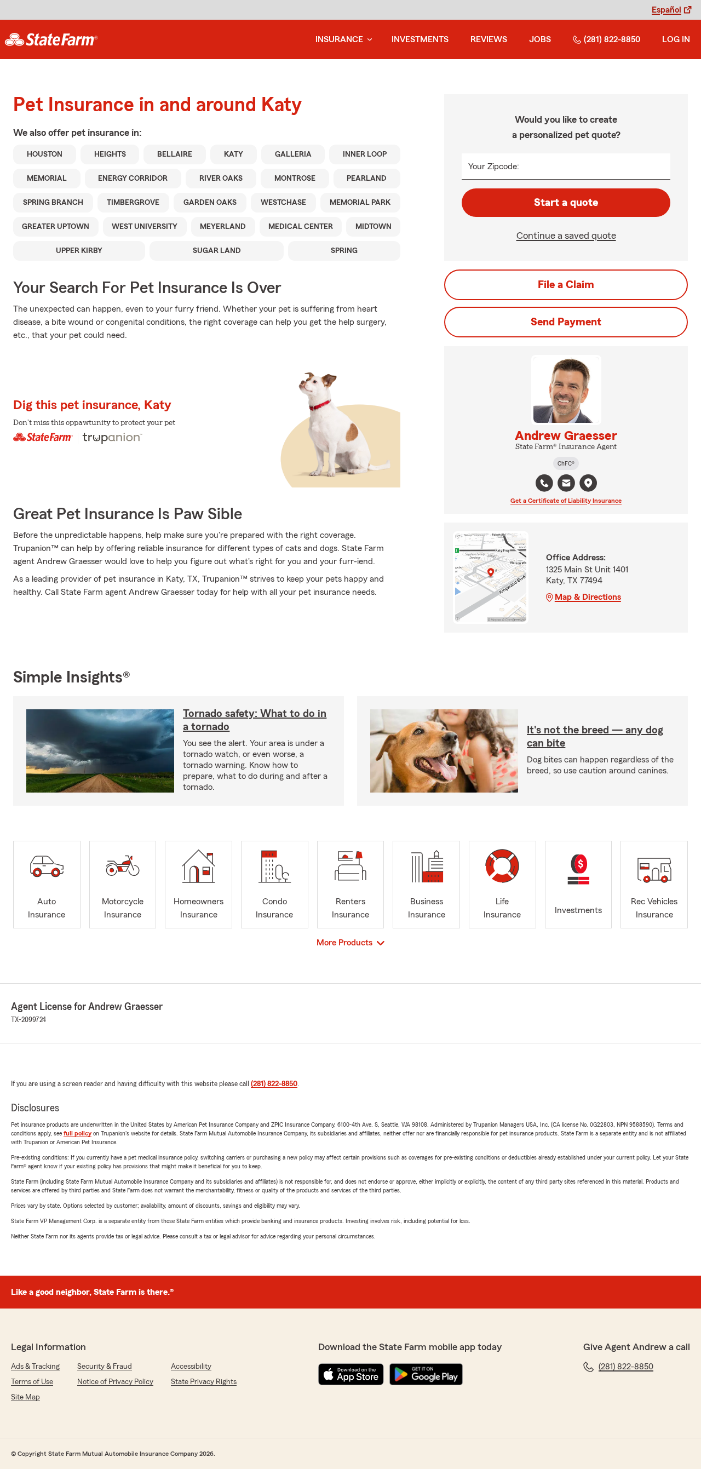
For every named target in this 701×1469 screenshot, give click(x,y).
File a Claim (566, 284)
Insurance (339, 39)
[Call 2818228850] (544, 483)
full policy (77, 1133)
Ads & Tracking (35, 1366)
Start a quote (566, 202)
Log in (676, 39)
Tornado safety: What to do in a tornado (254, 720)
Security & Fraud (104, 1366)
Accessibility (191, 1366)
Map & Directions (588, 597)
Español (666, 9)
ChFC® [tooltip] (566, 463)
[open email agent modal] (566, 484)
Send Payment (566, 322)
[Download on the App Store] (351, 1374)
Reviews (488, 39)
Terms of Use (32, 1382)
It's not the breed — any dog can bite (595, 737)
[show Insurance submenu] (367, 39)
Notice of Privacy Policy (115, 1382)
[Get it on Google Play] (426, 1374)
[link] (51, 39)
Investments (420, 39)
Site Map (25, 1397)
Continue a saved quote (566, 235)
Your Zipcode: (493, 166)
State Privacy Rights (204, 1382)
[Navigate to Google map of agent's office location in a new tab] (588, 483)
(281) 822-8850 (612, 39)
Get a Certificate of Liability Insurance (566, 500)
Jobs (540, 39)
